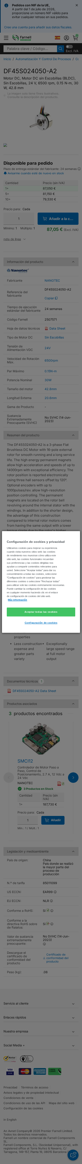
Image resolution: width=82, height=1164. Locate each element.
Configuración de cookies (41, 623)
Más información (17, 600)
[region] (41, 582)
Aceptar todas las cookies (40, 612)
